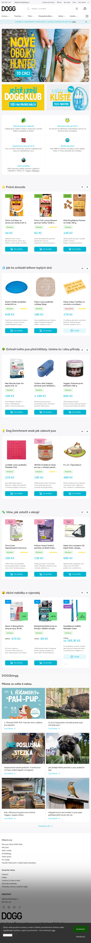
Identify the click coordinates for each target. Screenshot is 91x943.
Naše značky (6, 850)
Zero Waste (82, 2)
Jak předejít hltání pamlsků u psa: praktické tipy (66, 768)
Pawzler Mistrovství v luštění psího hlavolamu (19, 863)
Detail (47, 657)
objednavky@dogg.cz (10, 899)
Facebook (3, 907)
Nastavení (7, 935)
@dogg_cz (19, 907)
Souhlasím (80, 929)
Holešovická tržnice (48, 2)
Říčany (59, 2)
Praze (28, 171)
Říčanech (35, 171)
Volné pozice (6, 857)
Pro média (5, 860)
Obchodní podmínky (9, 883)
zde (53, 930)
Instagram (9, 907)
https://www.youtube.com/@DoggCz (14, 907)
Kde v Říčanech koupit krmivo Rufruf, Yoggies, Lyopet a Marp (19, 813)
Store (74, 2)
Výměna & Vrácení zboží (11, 880)
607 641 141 (6, 902)
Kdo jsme (5, 847)
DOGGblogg (6, 853)
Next (87, 187)
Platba (4, 877)
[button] (6, 55)
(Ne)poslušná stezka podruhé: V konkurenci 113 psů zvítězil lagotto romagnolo (22, 768)
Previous (82, 187)
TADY (74, 22)
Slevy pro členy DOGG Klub (12, 844)
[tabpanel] (16, 222)
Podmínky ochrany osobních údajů (14, 887)
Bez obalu (67, 2)
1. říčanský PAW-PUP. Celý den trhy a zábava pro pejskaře (23, 723)
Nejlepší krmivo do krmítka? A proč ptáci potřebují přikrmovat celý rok (65, 813)
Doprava (5, 874)
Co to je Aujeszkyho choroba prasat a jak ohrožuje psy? (65, 723)
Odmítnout (80, 937)
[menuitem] (7, 16)
